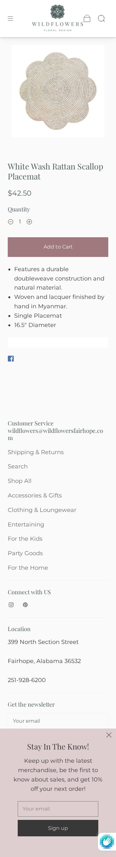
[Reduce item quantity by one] (11, 222)
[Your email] (58, 721)
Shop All (20, 481)
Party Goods (25, 553)
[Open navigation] (15, 18)
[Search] (101, 18)
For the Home (28, 567)
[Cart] (87, 18)
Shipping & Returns (36, 452)
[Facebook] (11, 359)
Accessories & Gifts (35, 495)
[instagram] (11, 604)
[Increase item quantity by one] (29, 222)
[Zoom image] (58, 92)
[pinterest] (25, 604)
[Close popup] (109, 736)
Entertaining (26, 524)
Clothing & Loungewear (42, 510)
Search (18, 466)
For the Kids (25, 538)
